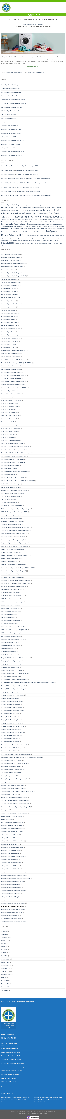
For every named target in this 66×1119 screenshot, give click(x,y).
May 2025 (4, 931)
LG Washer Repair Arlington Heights (11, 645)
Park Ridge (49, 1097)
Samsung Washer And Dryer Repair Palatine (13, 785)
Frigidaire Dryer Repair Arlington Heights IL (13, 462)
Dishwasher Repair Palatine (32, 213)
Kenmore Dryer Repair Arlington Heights (28, 166)
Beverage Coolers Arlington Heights (11, 353)
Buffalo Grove (26, 1097)
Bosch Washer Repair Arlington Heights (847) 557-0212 (16, 363)
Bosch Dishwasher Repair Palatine (10, 356)
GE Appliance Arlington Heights (10, 487)
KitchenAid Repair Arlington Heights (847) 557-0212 (15, 583)
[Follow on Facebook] (2, 1038)
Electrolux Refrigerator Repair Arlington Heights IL (15, 446)
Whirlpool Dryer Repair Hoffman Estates (12, 140)
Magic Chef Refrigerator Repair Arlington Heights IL (20, 228)
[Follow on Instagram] (5, 1038)
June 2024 (4, 946)
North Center (37, 1111)
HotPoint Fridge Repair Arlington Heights (12, 540)
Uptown (44, 1111)
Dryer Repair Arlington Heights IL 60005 (38, 216)
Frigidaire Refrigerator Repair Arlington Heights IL (15, 471)
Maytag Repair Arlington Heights (10, 692)
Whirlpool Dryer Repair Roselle (9, 125)
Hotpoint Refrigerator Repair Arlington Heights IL (15, 543)
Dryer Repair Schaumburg (8, 434)
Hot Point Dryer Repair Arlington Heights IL (13, 178)
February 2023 (5, 984)
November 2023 (5, 968)
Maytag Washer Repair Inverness (10, 713)
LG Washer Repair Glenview (8, 648)
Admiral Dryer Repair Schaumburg (10, 254)
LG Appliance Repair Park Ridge (10, 592)
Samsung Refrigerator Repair (50, 235)
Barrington (19, 1097)
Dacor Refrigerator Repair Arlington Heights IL (33, 210)
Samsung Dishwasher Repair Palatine (11, 766)
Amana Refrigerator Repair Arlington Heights (13, 263)
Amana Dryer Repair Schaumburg (10, 260)
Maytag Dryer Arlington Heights (44, 228)
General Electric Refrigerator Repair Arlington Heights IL (17, 530)
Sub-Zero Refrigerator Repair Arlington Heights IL (37, 238)
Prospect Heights (57, 1097)
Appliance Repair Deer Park (8, 288)
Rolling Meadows (39, 1099)
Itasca (8, 1101)
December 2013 (5, 987)
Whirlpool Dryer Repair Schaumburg (11, 144)
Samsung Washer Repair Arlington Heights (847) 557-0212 (17, 791)
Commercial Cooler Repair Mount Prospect (13, 99)
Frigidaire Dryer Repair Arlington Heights (12, 459)
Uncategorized (5, 810)
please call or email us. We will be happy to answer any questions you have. (21, 757)
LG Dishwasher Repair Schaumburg (10, 608)
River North (22, 1111)
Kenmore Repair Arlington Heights (10, 558)
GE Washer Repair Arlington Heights (11, 524)
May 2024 (4, 949)
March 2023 (4, 980)
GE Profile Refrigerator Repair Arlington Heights (14, 512)
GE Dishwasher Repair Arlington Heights (12, 493)
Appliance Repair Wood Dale (9, 347)
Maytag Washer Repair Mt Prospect (11, 723)
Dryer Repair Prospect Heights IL (10, 425)
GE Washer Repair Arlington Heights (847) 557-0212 (40, 219)
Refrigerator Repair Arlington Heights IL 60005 (14, 763)
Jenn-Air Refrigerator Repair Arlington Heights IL (14, 546)
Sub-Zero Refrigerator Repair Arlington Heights (14, 238)
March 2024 (4, 956)
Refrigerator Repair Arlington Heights (11, 760)
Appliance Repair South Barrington (10, 338)
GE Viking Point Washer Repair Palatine (12, 521)
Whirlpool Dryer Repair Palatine (10, 853)
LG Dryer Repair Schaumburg (9, 623)
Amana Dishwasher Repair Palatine (10, 257)
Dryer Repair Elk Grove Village (9, 412)
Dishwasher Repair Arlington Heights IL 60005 (14, 387)
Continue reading (33, 66)
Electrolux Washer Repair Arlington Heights (13, 449)
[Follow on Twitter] (8, 1038)
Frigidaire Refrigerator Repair (9, 468)
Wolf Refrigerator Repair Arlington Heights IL (13, 921)
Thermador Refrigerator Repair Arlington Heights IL (15, 807)
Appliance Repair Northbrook (9, 316)
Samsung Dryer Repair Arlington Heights (27, 174)
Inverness (3, 1101)
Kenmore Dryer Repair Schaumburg (33, 221)
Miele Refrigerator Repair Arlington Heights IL (35, 231)
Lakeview (29, 1111)
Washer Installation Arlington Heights (11, 816)
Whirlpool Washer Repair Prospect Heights (13, 903)
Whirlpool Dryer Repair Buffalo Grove (11, 155)
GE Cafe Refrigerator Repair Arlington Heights (14, 490)
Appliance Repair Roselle (8, 332)
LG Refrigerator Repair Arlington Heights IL (13, 639)
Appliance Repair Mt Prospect (52, 205)
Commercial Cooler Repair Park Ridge (11, 107)
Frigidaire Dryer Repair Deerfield (10, 110)
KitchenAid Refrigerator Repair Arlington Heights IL (15, 195)
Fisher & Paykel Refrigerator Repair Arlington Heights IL (16, 453)
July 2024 (4, 943)
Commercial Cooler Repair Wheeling (11, 92)
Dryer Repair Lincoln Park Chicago (10, 415)
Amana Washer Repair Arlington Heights (12, 266)
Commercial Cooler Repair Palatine (11, 96)
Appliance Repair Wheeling (9, 344)
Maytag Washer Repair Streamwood (11, 735)
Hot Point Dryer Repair (7, 170)
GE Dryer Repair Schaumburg (24, 219)
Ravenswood (51, 1111)
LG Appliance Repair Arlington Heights (12, 589)
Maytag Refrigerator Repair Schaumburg (12, 689)
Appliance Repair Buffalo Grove (10, 285)
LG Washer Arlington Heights (9, 642)
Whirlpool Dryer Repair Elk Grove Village (12, 151)
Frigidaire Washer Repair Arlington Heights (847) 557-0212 (17, 481)
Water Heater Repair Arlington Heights (12, 822)
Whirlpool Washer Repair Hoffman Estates (13, 890)
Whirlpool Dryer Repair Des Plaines (11, 148)
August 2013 (4, 990)
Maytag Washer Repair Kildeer (9, 717)
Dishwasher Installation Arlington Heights (12, 384)
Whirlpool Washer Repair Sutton (10, 915)
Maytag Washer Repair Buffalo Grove (11, 701)
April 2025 (4, 934)
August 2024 (4, 940)
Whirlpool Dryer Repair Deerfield (10, 122)
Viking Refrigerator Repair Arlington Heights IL (18, 240)
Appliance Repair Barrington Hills (10, 282)
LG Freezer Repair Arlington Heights (11, 633)
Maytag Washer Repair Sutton (9, 738)
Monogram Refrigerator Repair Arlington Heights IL (15, 754)
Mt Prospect (37, 1097)
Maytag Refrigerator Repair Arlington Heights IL (14, 679)
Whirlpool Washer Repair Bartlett (41, 243)
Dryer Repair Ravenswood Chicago (10, 428)
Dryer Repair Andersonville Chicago (11, 400)
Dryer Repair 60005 (44, 213)
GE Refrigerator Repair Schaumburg (11, 518)
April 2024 (4, 953)
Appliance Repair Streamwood (9, 341)
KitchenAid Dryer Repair (8, 166)
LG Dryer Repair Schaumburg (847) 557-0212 (26, 226)
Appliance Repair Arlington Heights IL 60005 (13, 276)
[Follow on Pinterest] (14, 1038)
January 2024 (5, 962)
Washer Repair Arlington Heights (35, 240)
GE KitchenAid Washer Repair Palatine (11, 505)
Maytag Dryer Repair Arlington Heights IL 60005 (14, 673)
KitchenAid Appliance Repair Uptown (11, 574)
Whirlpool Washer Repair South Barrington (13, 909)
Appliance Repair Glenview (8, 300)
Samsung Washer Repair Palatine (10, 794)
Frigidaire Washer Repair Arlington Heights (13, 477)
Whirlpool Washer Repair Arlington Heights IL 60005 (15, 878)
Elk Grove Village (12, 1099)
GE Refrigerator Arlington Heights (10, 515)
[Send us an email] (11, 1038)
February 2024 (5, 959)
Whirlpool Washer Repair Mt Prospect (11, 900)
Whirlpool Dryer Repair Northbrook (11, 133)
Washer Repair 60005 (7, 819)
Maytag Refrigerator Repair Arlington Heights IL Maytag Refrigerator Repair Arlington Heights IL (28, 682)
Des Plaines (4, 1099)
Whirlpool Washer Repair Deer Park (11, 887)
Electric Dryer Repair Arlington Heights (12, 443)
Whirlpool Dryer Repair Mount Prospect (12, 847)
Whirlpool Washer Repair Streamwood (11, 912)
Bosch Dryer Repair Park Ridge (9, 85)
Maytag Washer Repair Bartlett (10, 698)
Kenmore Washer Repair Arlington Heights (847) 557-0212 (17, 567)
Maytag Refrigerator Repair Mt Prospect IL (13, 685)
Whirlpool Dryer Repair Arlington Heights (38, 178)
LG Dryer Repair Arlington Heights (36, 182)
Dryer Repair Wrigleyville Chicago (10, 440)
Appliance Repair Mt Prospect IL (10, 313)
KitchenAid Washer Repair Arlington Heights (13, 586)
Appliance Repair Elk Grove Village (28, 205)
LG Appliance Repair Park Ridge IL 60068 (12, 595)
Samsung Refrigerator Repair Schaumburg (12, 782)
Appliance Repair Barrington (9, 279)
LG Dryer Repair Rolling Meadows (10, 620)
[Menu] (37, 7)
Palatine (44, 1097)
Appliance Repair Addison (8, 269)
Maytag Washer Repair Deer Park (10, 704)
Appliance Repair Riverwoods (9, 325)
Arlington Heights (11, 1097)
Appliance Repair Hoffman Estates (10, 304)
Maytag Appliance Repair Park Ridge (11, 664)
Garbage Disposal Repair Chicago (10, 88)
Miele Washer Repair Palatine (9, 751)
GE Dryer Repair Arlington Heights (10, 496)
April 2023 (4, 977)
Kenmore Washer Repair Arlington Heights (16, 224)
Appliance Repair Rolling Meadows (11, 328)
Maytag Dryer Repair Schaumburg (10, 676)
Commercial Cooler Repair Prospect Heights (13, 103)
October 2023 (5, 971)
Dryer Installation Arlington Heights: (11, 394)
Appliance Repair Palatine (8, 319)
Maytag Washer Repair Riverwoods (11, 729)
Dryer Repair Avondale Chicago (10, 406)
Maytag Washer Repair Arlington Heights (17, 231)
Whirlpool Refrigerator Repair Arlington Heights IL (24, 243)
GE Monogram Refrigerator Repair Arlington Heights (16, 509)
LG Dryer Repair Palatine (8, 617)
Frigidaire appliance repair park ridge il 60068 (13, 456)
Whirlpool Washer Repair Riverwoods (33, 24)
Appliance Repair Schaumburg (28, 207)
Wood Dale (43, 1101)
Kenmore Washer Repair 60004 (9, 561)
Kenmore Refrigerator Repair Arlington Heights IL (51, 221)
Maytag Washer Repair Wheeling (10, 741)
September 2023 (5, 974)
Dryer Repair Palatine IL (7, 422)
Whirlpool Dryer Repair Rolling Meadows (12, 856)
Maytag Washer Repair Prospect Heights (12, 726)
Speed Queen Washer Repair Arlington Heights (14, 797)
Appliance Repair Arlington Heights (11, 205)
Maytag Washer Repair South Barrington (12, 732)
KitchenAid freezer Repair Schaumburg (12, 577)
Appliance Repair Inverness (40, 205)
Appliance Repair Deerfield (8, 291)
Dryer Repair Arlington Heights (9, 403)
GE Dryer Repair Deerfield (8, 114)
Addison (3, 1097)
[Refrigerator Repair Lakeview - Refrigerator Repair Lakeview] (18, 7)
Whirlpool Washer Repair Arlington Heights (13, 875)
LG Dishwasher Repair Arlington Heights (12, 602)
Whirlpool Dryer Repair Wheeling (10, 865)
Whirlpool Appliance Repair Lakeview (11, 825)
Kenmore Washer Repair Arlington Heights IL (13, 571)
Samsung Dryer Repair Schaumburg (11, 772)
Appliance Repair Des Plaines (9, 294)
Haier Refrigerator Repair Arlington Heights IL (14, 533)
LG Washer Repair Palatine (8, 651)
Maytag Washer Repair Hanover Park (11, 707)
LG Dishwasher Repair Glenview (10, 605)
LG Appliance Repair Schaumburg (10, 599)
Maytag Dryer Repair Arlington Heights (12, 670)
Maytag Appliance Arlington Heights (11, 661)
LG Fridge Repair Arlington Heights (11, 636)
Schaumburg (51, 1099)
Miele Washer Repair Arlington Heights (12, 747)
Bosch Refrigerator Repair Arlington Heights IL (43, 207)
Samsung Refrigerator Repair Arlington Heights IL (15, 779)
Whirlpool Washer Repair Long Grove (11, 897)
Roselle (46, 1099)
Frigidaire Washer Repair (8, 474)
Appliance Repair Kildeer (8, 310)
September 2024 (5, 937)
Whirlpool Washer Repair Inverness (11, 893)
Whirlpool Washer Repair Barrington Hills (12, 881)
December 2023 (5, 965)
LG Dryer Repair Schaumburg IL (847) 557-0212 (44, 226)
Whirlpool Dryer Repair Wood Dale (11, 129)
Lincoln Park (14, 1111)
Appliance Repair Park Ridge (11, 207)
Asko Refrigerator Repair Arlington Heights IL (14, 350)
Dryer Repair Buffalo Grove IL (9, 409)
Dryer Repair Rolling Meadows (9, 431)
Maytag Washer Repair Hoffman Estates (12, 710)
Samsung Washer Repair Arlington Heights (13, 788)
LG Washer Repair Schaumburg (9, 654)
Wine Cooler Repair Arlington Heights (11, 918)
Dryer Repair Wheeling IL (8, 437)
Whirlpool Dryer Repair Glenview (10, 136)
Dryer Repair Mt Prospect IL (9, 418)
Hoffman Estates (22, 1099)
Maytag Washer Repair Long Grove (11, 720)
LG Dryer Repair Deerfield (8, 118)
